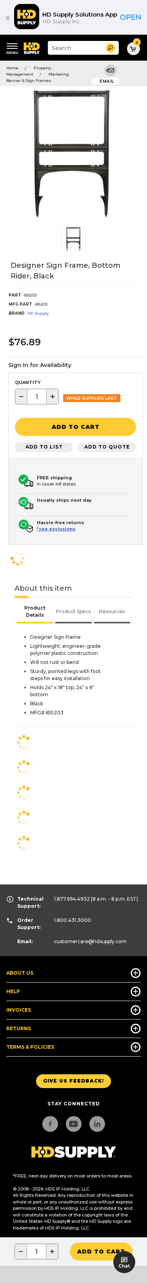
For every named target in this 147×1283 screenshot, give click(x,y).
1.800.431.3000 (72, 920)
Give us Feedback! (73, 1081)
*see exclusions (56, 529)
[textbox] (37, 396)
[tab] (35, 612)
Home (12, 67)
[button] (110, 48)
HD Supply (38, 313)
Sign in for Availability (39, 365)
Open (131, 17)
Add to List (44, 447)
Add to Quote (107, 447)
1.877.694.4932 (72, 899)
